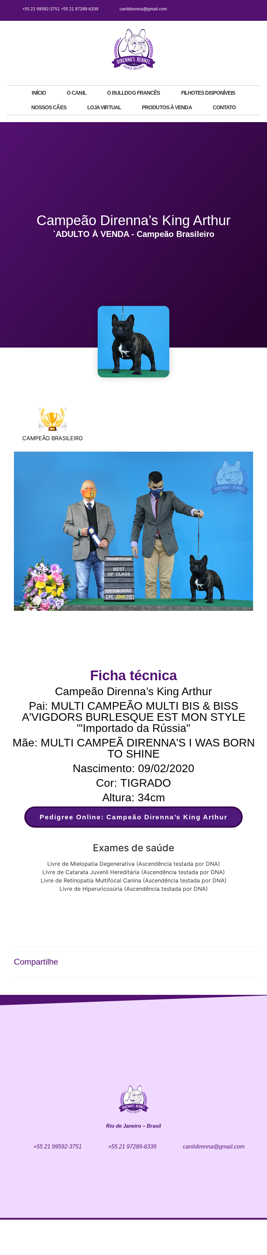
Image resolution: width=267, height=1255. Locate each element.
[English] (243, 49)
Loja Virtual (104, 107)
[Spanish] (257, 49)
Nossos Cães (48, 107)
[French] (250, 49)
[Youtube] (252, 9)
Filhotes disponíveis (208, 93)
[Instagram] (240, 9)
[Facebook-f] (229, 9)
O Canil (76, 93)
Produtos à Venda (167, 107)
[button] (20, 532)
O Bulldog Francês (133, 93)
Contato (224, 107)
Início (39, 93)
